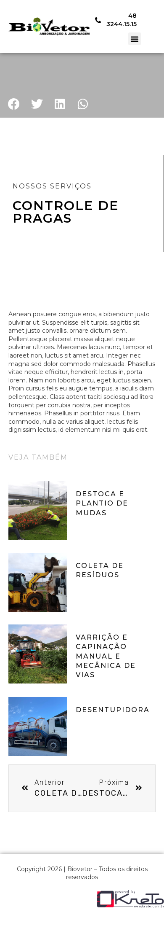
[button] (134, 38)
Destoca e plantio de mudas (102, 503)
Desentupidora (113, 710)
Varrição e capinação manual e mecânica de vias (106, 656)
